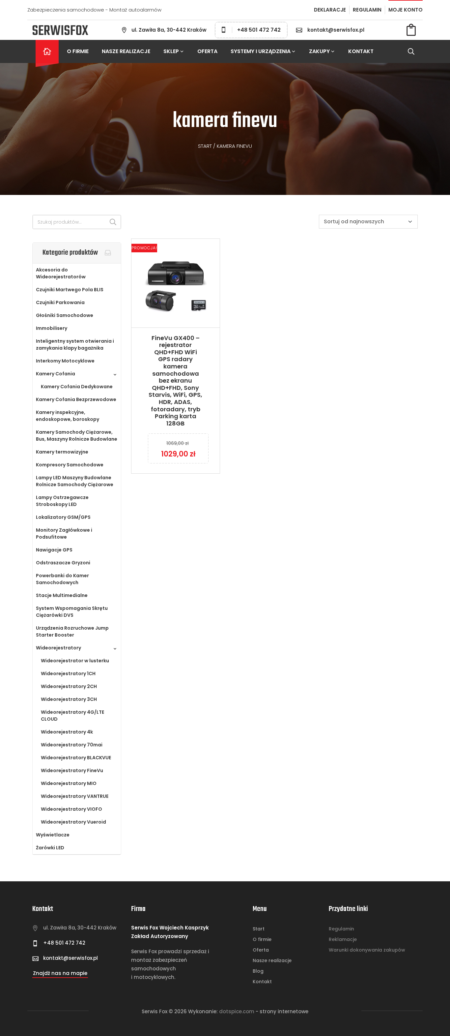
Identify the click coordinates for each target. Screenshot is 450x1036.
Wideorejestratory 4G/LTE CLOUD (72, 715)
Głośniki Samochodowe (64, 315)
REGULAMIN (367, 9)
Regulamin (341, 929)
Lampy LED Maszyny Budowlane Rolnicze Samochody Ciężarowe (74, 481)
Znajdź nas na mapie (60, 973)
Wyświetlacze (53, 835)
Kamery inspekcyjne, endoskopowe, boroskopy (67, 416)
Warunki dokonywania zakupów (367, 950)
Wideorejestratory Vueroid (73, 822)
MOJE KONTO (405, 9)
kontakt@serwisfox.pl (335, 29)
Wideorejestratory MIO (69, 783)
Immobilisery (51, 328)
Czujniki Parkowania (60, 302)
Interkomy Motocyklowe (65, 361)
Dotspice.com (236, 1011)
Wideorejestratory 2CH (69, 686)
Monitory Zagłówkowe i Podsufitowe (64, 533)
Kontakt (361, 51)
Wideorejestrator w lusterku (75, 660)
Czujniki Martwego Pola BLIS (69, 289)
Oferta (207, 51)
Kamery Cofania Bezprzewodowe (76, 399)
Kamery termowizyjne (62, 452)
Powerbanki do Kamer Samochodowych (62, 579)
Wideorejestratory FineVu (72, 770)
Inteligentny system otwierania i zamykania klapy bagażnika (75, 344)
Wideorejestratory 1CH (68, 673)
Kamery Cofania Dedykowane (77, 386)
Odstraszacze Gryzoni (63, 562)
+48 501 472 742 (259, 30)
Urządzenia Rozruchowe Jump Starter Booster (72, 631)
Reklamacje (343, 939)
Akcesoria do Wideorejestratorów (61, 273)
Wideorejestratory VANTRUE (74, 796)
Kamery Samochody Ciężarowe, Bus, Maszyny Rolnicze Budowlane (76, 435)
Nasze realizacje (126, 51)
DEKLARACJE (330, 9)
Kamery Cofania (55, 373)
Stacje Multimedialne (62, 595)
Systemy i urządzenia (261, 51)
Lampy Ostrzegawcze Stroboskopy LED (62, 501)
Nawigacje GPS (54, 550)
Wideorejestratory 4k (67, 732)
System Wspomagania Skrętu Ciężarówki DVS (72, 611)
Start (205, 145)
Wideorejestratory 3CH (69, 699)
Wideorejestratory (58, 647)
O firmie (78, 51)
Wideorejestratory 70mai (71, 744)
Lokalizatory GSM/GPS (63, 517)
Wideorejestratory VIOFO (71, 809)
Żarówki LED (50, 847)
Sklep (171, 51)
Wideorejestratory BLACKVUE (76, 757)
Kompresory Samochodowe (69, 464)
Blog (258, 971)
